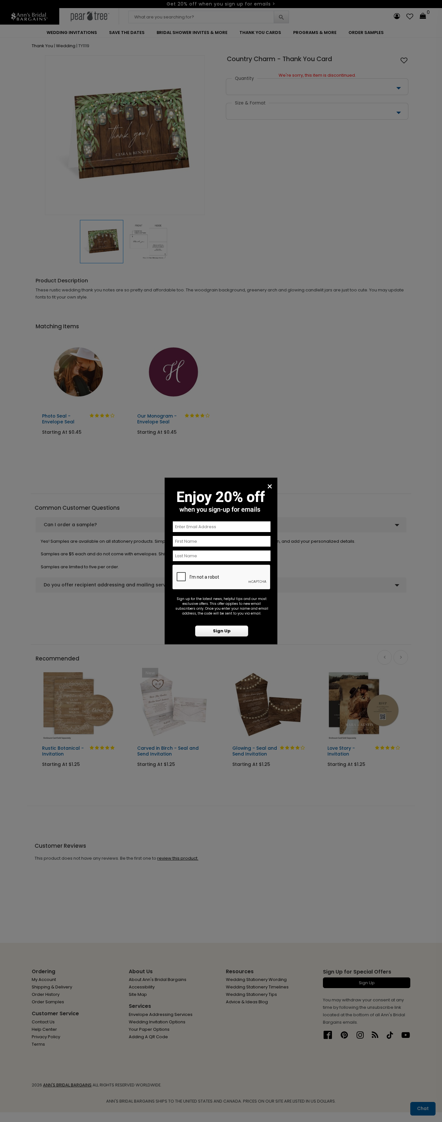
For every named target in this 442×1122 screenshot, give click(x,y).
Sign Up (222, 631)
